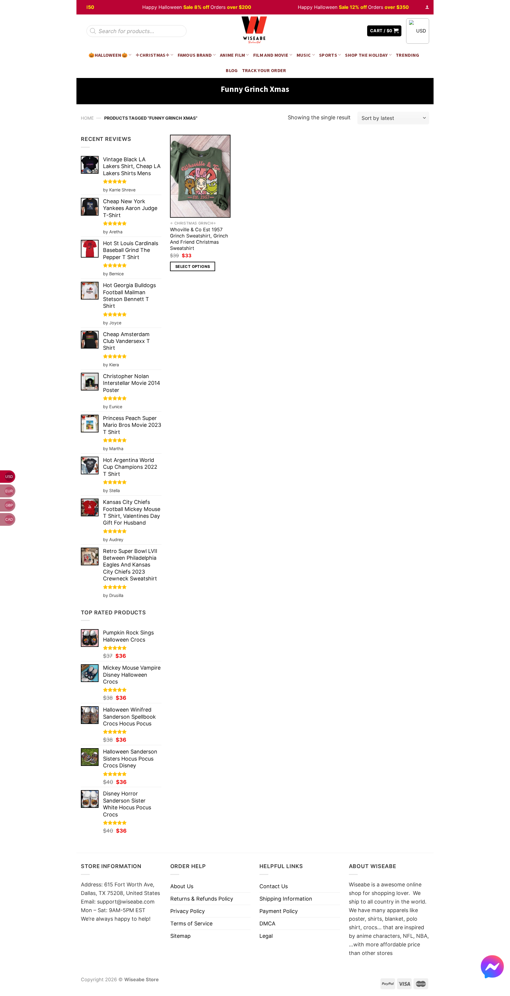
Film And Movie (271, 55)
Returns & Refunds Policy (201, 899)
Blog (232, 70)
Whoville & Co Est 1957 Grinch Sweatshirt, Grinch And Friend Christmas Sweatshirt (199, 239)
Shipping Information (285, 899)
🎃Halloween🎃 (108, 55)
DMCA (267, 923)
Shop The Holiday (366, 55)
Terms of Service (191, 923)
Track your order (264, 70)
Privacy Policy (187, 911)
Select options (192, 266)
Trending (407, 55)
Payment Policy (278, 911)
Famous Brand (195, 55)
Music (304, 55)
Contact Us (273, 886)
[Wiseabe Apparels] (255, 30)
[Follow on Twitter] (349, 31)
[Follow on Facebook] (341, 31)
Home (87, 118)
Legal (266, 936)
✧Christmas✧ (152, 55)
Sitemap (180, 936)
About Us (181, 886)
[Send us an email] (358, 31)
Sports (328, 55)
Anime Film (232, 55)
